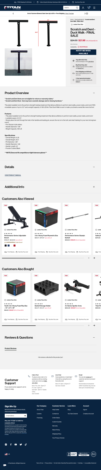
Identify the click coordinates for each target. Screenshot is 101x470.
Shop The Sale (69, 13)
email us (88, 377)
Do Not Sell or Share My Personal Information (65, 463)
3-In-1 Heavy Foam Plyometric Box (46, 236)
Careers (39, 413)
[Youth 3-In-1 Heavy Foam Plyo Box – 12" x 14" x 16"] (16, 287)
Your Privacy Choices (58, 438)
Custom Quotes (56, 422)
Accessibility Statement (90, 463)
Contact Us (55, 413)
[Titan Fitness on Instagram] (6, 445)
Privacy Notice (48, 463)
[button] (89, 8)
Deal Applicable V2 (79, 19)
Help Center (55, 409)
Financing (39, 418)
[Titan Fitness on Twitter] (21, 445)
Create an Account (88, 413)
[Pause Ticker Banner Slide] (87, 14)
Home (71, 19)
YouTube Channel (73, 413)
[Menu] (94, 8)
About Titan (40, 409)
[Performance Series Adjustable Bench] (16, 217)
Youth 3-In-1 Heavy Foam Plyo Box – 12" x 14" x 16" (15, 307)
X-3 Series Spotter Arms (73, 306)
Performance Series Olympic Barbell (75, 237)
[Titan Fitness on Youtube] (16, 445)
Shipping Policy (56, 434)
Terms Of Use (39, 463)
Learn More (91, 61)
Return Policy (56, 430)
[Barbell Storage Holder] (46, 287)
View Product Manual (13, 175)
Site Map (80, 463)
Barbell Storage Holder (43, 306)
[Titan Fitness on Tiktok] (26, 445)
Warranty (55, 426)
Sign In (85, 409)
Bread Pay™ (81, 68)
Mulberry (78, 81)
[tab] (10, 348)
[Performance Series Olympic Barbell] (77, 217)
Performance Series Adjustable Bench (15, 237)
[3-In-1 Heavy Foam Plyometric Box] (46, 217)
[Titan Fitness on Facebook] (11, 445)
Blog (69, 409)
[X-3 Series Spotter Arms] (77, 287)
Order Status (56, 418)
